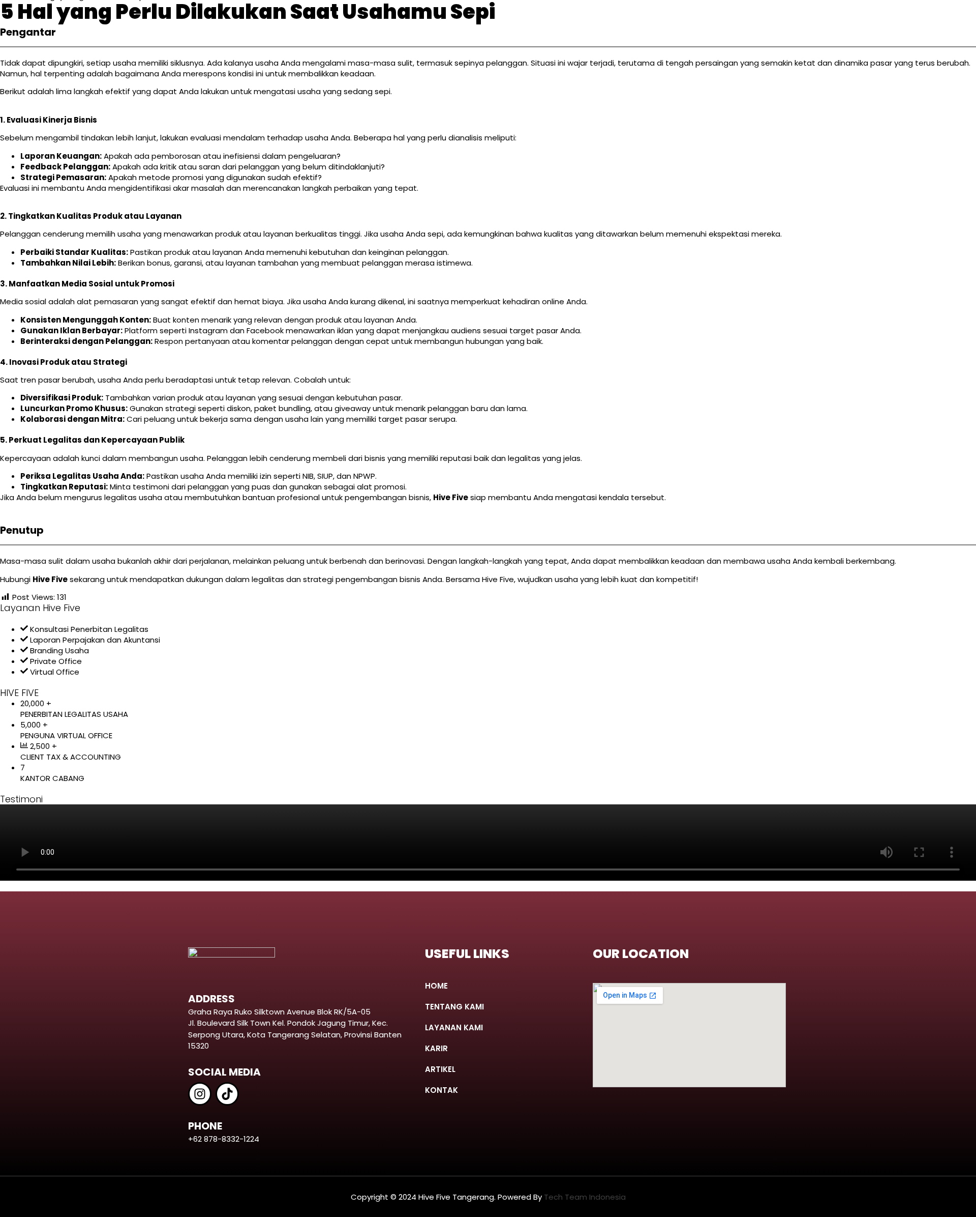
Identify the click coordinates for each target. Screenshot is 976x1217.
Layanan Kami (454, 1027)
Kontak (441, 1090)
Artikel (440, 1069)
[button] (494, 1027)
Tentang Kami (454, 1006)
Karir (436, 1048)
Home (436, 985)
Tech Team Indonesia (585, 1197)
